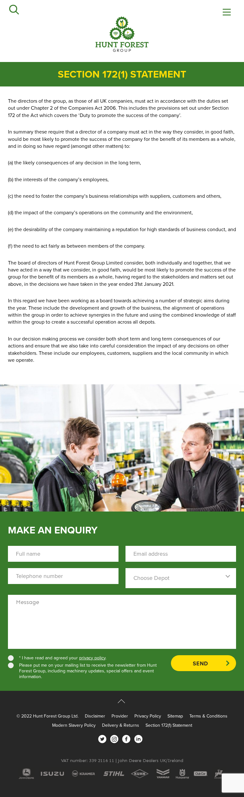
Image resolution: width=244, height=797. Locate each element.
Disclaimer (95, 716)
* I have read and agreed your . (63, 658)
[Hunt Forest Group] (122, 34)
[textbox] (180, 578)
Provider (120, 716)
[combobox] (180, 578)
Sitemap (175, 716)
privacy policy (92, 658)
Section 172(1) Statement (169, 725)
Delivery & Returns (120, 725)
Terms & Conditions (208, 716)
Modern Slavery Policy (74, 725)
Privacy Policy (147, 716)
